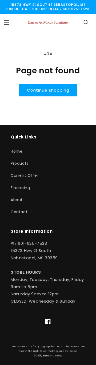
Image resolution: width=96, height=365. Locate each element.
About (17, 199)
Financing (20, 187)
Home (16, 151)
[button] (7, 22)
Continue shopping (48, 90)
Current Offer (24, 175)
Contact (19, 212)
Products (20, 163)
